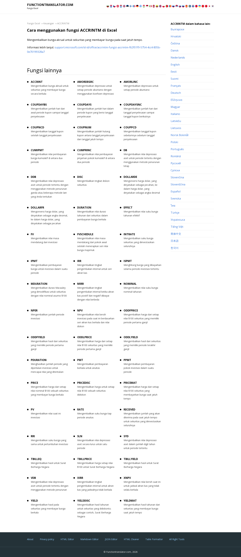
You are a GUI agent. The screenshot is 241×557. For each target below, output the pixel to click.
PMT (80, 360)
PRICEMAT (130, 383)
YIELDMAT (130, 500)
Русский (176, 163)
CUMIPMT (37, 150)
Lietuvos (176, 128)
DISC (80, 177)
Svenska (176, 198)
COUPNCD (37, 127)
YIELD (34, 500)
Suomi (174, 78)
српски (175, 170)
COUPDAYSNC (133, 104)
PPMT (127, 360)
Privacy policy (47, 539)
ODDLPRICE (84, 337)
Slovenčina (177, 177)
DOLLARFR (37, 207)
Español (176, 191)
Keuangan (48, 23)
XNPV (127, 478)
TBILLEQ (36, 459)
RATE (80, 409)
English (175, 64)
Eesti (174, 71)
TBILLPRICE (84, 459)
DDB (33, 177)
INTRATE (129, 234)
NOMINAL (130, 284)
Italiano (175, 114)
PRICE (34, 383)
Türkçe (175, 212)
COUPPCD (130, 127)
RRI (33, 436)
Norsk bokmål (179, 135)
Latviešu (176, 121)
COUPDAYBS (39, 104)
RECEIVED (129, 409)
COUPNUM (84, 127)
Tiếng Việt (177, 227)
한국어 (175, 248)
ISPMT (128, 261)
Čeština (175, 43)
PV (32, 409)
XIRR (80, 478)
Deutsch (176, 93)
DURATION (84, 207)
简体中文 (176, 234)
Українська (178, 219)
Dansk (175, 50)
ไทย (173, 205)
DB (125, 150)
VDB (33, 478)
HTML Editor (67, 539)
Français (176, 86)
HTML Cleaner (131, 539)
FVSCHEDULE (85, 234)
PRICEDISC (83, 383)
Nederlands (178, 57)
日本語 (175, 241)
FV (32, 234)
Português (177, 149)
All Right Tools (176, 539)
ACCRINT (37, 82)
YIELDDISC (83, 500)
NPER (34, 310)
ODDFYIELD (38, 337)
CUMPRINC (84, 150)
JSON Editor (111, 539)
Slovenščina (178, 184)
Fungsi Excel (33, 23)
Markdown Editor (89, 539)
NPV (80, 310)
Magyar (175, 107)
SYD (126, 436)
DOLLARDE (130, 177)
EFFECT (128, 207)
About (30, 539)
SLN (79, 436)
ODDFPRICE (131, 310)
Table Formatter (154, 539)
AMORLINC (131, 82)
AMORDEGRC (85, 82)
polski (174, 142)
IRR (79, 261)
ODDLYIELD (131, 337)
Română (176, 156)
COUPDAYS (84, 104)
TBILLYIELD (131, 459)
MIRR (80, 284)
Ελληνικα (176, 100)
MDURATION (39, 284)
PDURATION (39, 360)
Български (177, 29)
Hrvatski (176, 36)
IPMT (34, 261)
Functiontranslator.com (50, 5)
